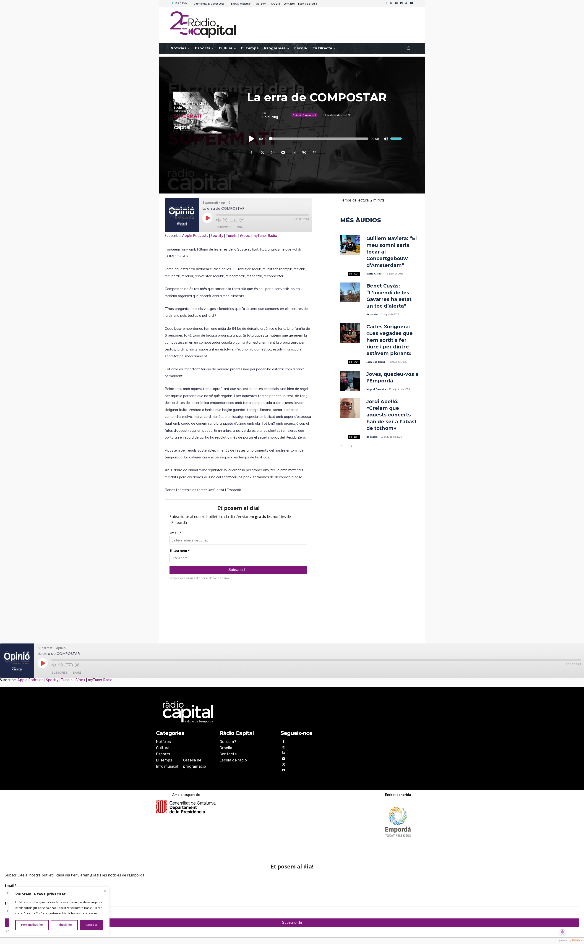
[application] (324, 138)
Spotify (217, 236)
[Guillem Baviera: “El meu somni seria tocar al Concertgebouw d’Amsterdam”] (350, 245)
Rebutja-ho (64, 925)
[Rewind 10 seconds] (225, 220)
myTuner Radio (265, 236)
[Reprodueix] (251, 139)
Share (241, 227)
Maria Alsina (373, 274)
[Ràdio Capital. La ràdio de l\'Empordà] (203, 24)
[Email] (293, 152)
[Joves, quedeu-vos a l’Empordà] (350, 381)
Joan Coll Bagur (375, 362)
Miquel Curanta (376, 389)
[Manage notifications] (562, 932)
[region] (59, 911)
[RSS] (283, 753)
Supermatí (309, 115)
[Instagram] (391, 3)
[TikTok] (406, 3)
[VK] (303, 152)
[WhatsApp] (272, 152)
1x (233, 220)
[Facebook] (386, 3)
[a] (245, 712)
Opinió (297, 115)
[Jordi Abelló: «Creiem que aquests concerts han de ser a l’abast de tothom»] (350, 408)
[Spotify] (396, 3)
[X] (261, 152)
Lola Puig (270, 117)
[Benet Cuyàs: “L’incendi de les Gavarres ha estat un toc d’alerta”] (350, 292)
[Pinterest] (314, 152)
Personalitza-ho (32, 925)
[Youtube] (411, 3)
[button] (408, 48)
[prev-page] (343, 446)
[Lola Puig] (254, 115)
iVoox (245, 236)
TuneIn (231, 236)
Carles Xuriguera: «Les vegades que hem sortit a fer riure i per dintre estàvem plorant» (389, 340)
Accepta (91, 925)
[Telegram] (401, 3)
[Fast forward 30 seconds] (242, 220)
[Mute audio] (218, 220)
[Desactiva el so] (385, 138)
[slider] (396, 139)
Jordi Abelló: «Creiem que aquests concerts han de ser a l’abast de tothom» (391, 415)
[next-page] (350, 446)
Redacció (372, 315)
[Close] (104, 891)
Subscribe (224, 227)
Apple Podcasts (195, 236)
